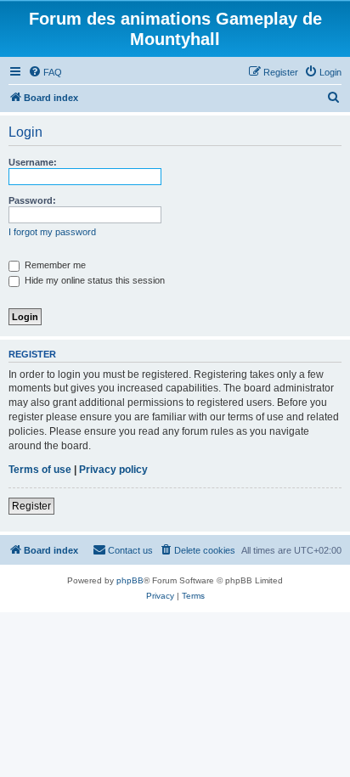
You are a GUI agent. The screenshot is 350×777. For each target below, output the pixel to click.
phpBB (130, 580)
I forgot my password (52, 232)
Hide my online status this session (93, 280)
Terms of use (39, 470)
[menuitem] (45, 72)
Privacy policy (113, 470)
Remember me (54, 265)
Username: (32, 162)
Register (31, 506)
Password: (32, 200)
